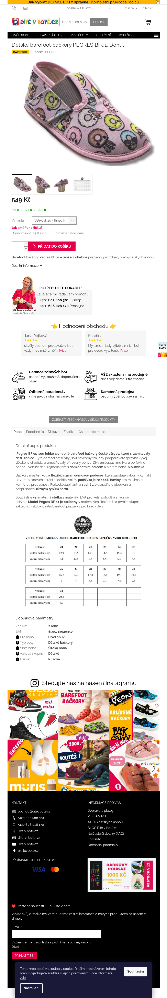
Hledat (98, 22)
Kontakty (94, 839)
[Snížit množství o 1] (26, 248)
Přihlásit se (24, 955)
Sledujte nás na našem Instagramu (89, 683)
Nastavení (31, 988)
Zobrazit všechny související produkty (83, 419)
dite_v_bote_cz (29, 838)
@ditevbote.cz (28, 851)
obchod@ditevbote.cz (34, 811)
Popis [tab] (18, 432)
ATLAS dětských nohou (105, 822)
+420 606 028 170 (31, 825)
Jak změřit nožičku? (27, 228)
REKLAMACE (97, 816)
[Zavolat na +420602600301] (18, 7)
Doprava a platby (79, 8)
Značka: (45, 52)
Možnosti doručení (70, 233)
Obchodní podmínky (103, 845)
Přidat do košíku (54, 246)
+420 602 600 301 (31, 818)
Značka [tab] (69, 432)
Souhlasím (135, 971)
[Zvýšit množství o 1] (26, 244)
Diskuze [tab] (53, 432)
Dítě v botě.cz (28, 831)
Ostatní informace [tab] (92, 432)
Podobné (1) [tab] (35, 432)
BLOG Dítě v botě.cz (102, 828)
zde (23, 978)
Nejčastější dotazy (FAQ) (106, 834)
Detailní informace (25, 266)
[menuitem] (20, 35)
